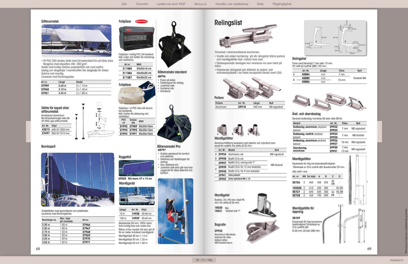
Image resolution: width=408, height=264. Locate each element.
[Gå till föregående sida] (188, 260)
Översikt (142, 4)
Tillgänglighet (282, 4)
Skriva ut (200, 4)
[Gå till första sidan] (181, 260)
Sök (124, 4)
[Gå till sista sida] (227, 260)
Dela (260, 4)
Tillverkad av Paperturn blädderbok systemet (406, 231)
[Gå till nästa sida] (219, 260)
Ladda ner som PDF (171, 4)
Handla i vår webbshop (232, 4)
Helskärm (397, 260)
